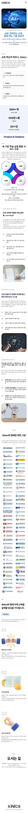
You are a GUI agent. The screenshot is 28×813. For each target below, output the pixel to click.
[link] (5, 2)
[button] (26, 2)
